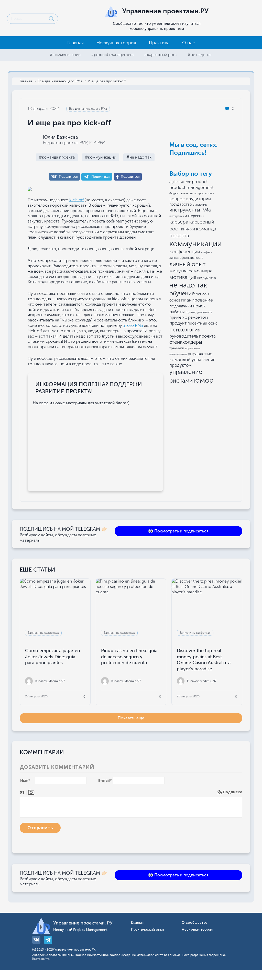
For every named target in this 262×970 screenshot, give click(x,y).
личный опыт (187, 264)
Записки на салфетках (43, 632)
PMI (181, 182)
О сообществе (194, 923)
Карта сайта (40, 959)
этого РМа (133, 325)
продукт (178, 323)
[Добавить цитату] (23, 792)
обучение (182, 293)
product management (191, 187)
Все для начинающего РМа (59, 81)
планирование (197, 300)
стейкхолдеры (185, 342)
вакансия (187, 193)
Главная (75, 43)
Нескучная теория (116, 43)
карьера (178, 222)
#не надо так (200, 54)
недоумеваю (206, 278)
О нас (188, 43)
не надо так (188, 285)
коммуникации (195, 243)
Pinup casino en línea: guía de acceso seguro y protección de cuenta (129, 656)
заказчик (200, 204)
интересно (194, 216)
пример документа (199, 312)
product (200, 181)
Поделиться (68, 177)
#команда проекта (57, 157)
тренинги (176, 348)
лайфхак (206, 252)
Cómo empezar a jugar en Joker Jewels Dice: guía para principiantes (52, 656)
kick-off (76, 199)
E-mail (105, 780)
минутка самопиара (190, 271)
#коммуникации (65, 54)
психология (185, 329)
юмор (204, 380)
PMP (188, 182)
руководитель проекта (192, 336)
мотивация (182, 277)
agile (173, 182)
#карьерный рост (160, 54)
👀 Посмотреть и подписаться (178, 531)
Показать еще (131, 718)
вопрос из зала (204, 193)
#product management (112, 54)
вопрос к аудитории (190, 198)
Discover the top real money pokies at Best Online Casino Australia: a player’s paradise (204, 659)
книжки (188, 229)
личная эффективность (186, 258)
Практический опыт (148, 930)
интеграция (176, 216)
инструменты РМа (190, 210)
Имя (25, 780)
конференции (184, 251)
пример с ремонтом (188, 317)
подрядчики (180, 306)
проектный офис (202, 323)
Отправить (40, 828)
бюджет (174, 193)
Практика (159, 43)
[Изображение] (31, 792)
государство (180, 204)
